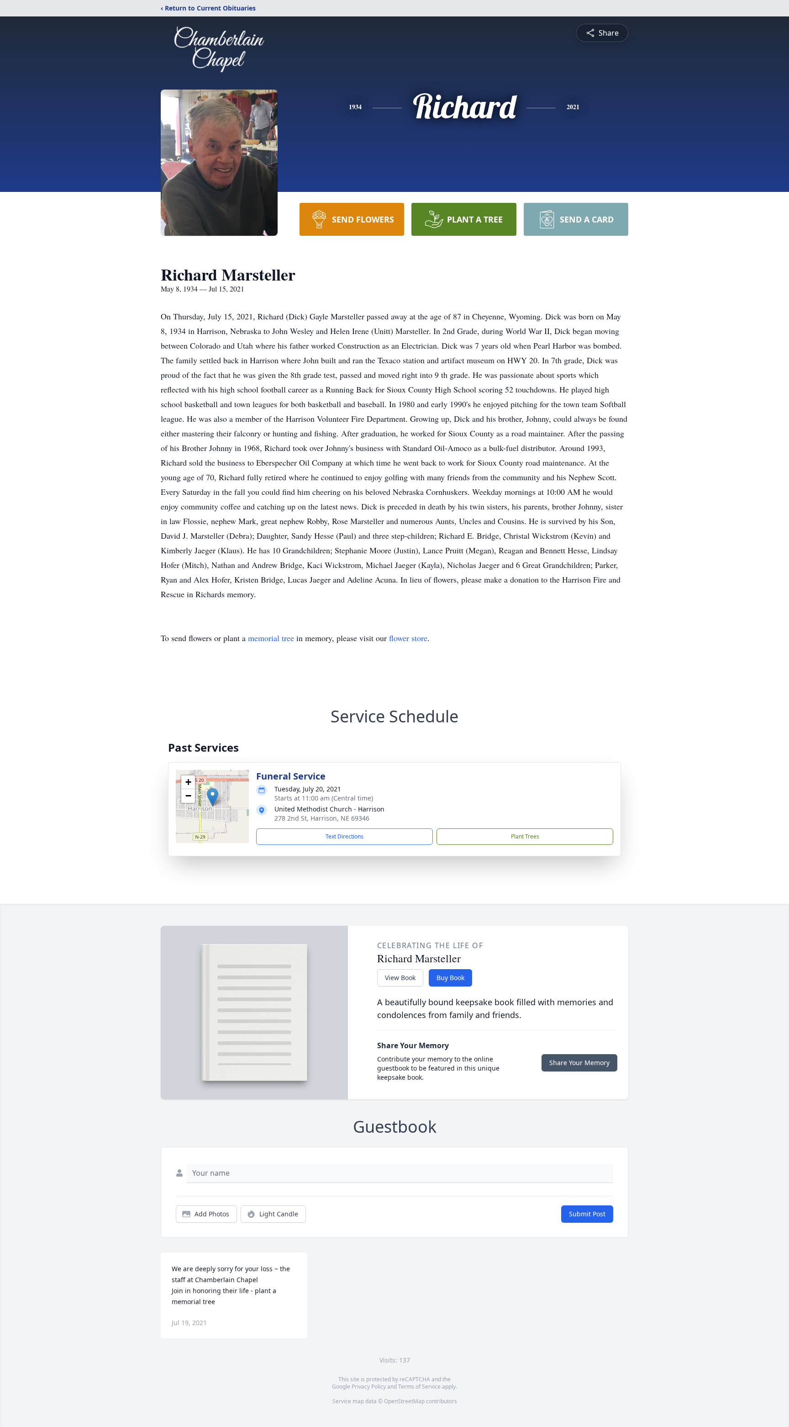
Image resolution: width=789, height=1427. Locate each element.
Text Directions (344, 836)
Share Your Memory (579, 1062)
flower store (408, 637)
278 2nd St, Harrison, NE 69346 (321, 818)
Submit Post (587, 1214)
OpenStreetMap (404, 1401)
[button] (212, 797)
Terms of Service (419, 1386)
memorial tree (271, 637)
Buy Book (450, 977)
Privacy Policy (369, 1386)
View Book (400, 977)
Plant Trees (525, 836)
